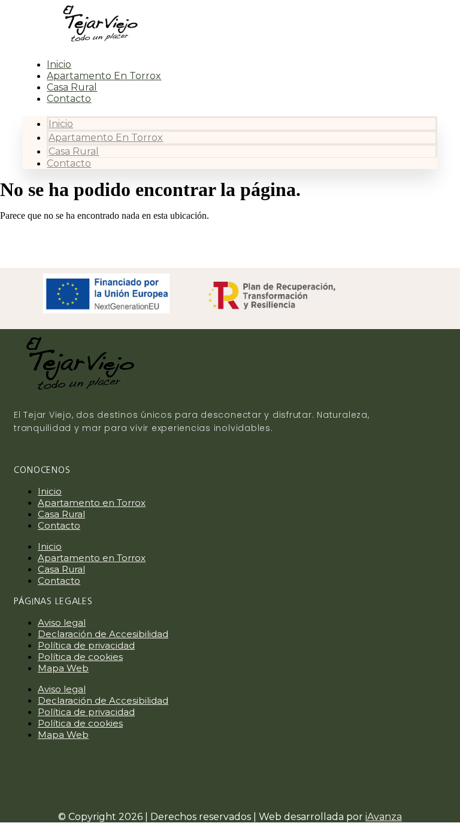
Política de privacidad (86, 645)
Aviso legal (62, 622)
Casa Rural (72, 87)
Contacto (69, 98)
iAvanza (383, 816)
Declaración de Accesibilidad (103, 634)
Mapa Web (63, 668)
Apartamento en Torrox (104, 76)
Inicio (59, 64)
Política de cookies (80, 656)
